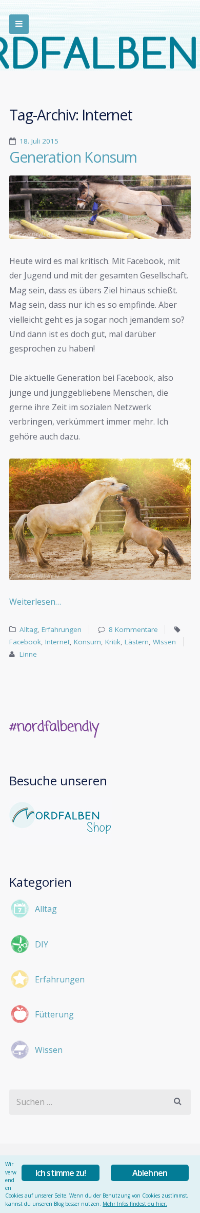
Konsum (87, 641)
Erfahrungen (62, 629)
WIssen (164, 641)
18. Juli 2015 (38, 141)
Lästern (137, 641)
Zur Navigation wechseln (19, 24)
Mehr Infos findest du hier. (135, 1203)
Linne (28, 654)
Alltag (28, 629)
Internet (57, 641)
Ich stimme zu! (60, 1173)
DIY (41, 944)
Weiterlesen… (35, 601)
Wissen (49, 1050)
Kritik (113, 641)
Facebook (25, 641)
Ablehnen (150, 1173)
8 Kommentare (133, 629)
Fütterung (54, 1014)
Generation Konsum (73, 157)
